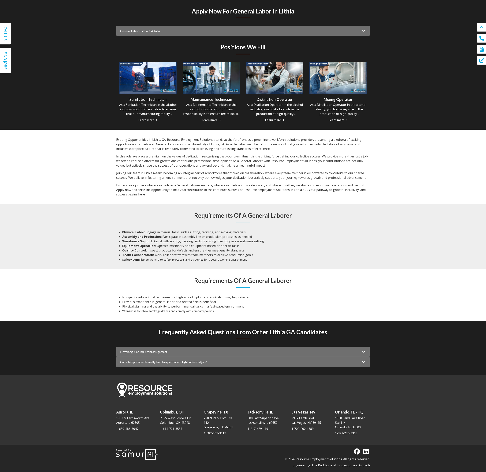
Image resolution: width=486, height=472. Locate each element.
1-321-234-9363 (346, 433)
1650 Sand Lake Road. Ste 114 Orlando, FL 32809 (350, 419)
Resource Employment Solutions (319, 459)
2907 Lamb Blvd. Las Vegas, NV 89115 (306, 417)
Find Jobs (5, 60)
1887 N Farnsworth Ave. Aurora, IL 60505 (133, 417)
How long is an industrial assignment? (144, 351)
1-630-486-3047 (127, 429)
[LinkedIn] (366, 451)
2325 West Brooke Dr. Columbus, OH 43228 (175, 417)
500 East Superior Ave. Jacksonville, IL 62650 (263, 417)
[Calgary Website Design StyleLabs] (137, 454)
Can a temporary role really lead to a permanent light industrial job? (163, 362)
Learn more (146, 120)
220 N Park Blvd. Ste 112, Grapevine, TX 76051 (218, 419)
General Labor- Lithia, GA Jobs (140, 31)
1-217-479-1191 (259, 429)
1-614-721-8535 (171, 429)
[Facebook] (357, 451)
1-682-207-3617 (215, 433)
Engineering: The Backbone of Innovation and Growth (331, 465)
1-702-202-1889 (302, 429)
